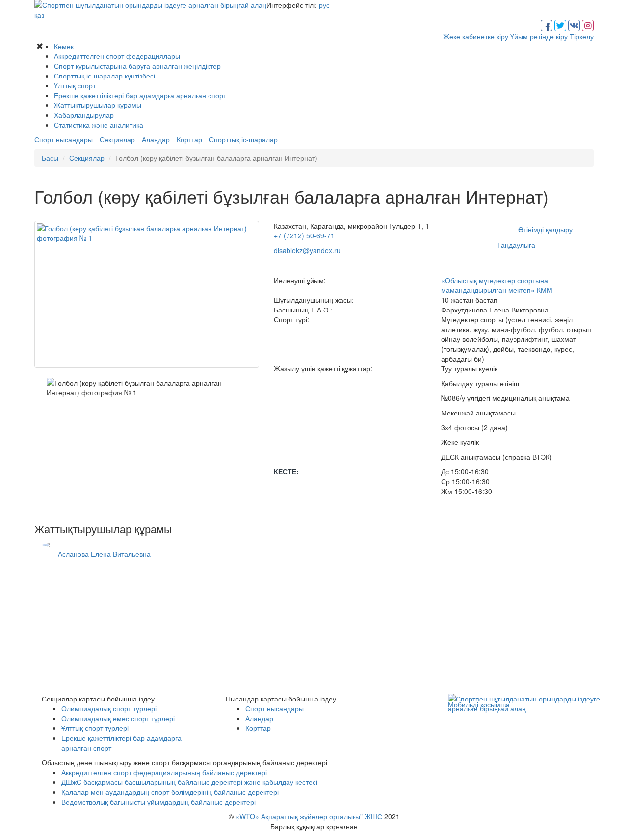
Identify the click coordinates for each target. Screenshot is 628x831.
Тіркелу (582, 36)
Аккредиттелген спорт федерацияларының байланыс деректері (164, 772)
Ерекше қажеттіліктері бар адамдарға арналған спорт (140, 95)
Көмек (64, 46)
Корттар (189, 139)
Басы (50, 158)
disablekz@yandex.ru (307, 250)
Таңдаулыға (516, 245)
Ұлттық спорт (75, 85)
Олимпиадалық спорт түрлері (109, 708)
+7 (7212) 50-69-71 (304, 235)
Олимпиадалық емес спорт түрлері (118, 718)
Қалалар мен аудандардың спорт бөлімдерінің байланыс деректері (170, 792)
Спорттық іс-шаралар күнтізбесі (104, 75)
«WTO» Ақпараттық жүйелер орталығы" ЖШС (309, 816)
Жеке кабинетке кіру (475, 36)
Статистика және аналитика (98, 125)
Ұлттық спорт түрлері (95, 728)
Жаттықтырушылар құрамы (97, 105)
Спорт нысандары (63, 139)
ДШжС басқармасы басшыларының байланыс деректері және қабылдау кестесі (189, 782)
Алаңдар (156, 139)
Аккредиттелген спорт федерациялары (117, 56)
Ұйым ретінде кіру (539, 36)
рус (324, 5)
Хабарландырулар (84, 115)
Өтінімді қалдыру (545, 229)
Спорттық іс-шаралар (243, 139)
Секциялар (117, 139)
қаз (39, 15)
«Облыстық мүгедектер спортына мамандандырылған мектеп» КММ (496, 285)
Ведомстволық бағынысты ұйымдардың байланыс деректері (158, 801)
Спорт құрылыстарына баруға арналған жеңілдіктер (137, 66)
